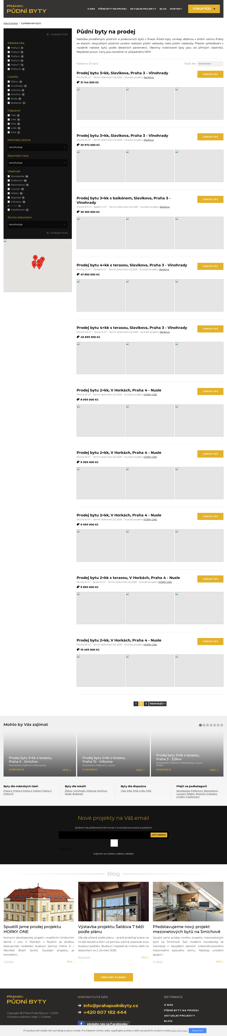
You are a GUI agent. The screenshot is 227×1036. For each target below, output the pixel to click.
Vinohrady (79, 790)
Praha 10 (8, 794)
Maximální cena (18, 155)
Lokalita (13, 76)
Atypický (201, 794)
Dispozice (14, 110)
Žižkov (68, 790)
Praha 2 (8, 790)
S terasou (211, 794)
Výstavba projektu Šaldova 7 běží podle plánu (111, 929)
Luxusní (181, 794)
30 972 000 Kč (90, 145)
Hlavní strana (11, 23)
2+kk (129, 790)
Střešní (191, 794)
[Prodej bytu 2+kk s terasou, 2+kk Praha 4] (101, 608)
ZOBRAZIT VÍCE (210, 74)
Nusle (68, 794)
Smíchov (102, 790)
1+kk (123, 790)
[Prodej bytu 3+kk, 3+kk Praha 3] (101, 103)
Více (69, 962)
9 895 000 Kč (89, 587)
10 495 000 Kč (90, 649)
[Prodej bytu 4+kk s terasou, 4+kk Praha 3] (101, 295)
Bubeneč (78, 794)
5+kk (148, 790)
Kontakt (176, 9)
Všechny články (113, 977)
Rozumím (197, 1030)
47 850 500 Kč (90, 274)
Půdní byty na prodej (112, 9)
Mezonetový (211, 790)
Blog (163, 9)
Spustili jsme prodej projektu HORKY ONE (32, 929)
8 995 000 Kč (89, 399)
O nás (91, 9)
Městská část (16, 43)
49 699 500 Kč (90, 337)
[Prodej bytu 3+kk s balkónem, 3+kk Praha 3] (101, 233)
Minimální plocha (19, 140)
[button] (34, 265)
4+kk (142, 790)
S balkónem (193, 797)
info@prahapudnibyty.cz (111, 1005)
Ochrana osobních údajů (22, 1016)
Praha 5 (37, 790)
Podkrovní (197, 790)
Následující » (158, 703)
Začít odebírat (159, 835)
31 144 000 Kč (90, 82)
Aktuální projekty (143, 9)
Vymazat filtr (59, 34)
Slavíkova (149, 77)
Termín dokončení (20, 217)
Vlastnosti (14, 171)
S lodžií (180, 797)
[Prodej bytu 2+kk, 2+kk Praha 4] (101, 420)
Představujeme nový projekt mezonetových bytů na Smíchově (186, 929)
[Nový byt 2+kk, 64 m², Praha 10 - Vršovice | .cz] (113, 754)
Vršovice (91, 790)
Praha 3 (17, 790)
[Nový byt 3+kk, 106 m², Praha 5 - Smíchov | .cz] (40, 754)
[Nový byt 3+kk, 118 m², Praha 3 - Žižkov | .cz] (187, 754)
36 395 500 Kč (90, 212)
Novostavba (183, 790)
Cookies (46, 1016)
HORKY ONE (150, 394)
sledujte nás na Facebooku (107, 1024)
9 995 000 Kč (89, 462)
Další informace (179, 1030)
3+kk (135, 790)
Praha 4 (27, 790)
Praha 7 (47, 790)
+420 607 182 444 (105, 1012)
